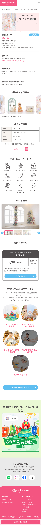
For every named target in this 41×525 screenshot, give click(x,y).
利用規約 (4, 516)
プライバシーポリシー (21, 517)
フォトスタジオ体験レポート (29, 504)
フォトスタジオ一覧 (27, 502)
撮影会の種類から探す (7, 502)
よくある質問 (25, 507)
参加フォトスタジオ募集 (36, 517)
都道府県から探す (6, 500)
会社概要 (24, 512)
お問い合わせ (25, 509)
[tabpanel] (20, 216)
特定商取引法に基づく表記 (11, 517)
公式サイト (17, 149)
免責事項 (29, 516)
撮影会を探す (9, 9)
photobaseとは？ (26, 500)
